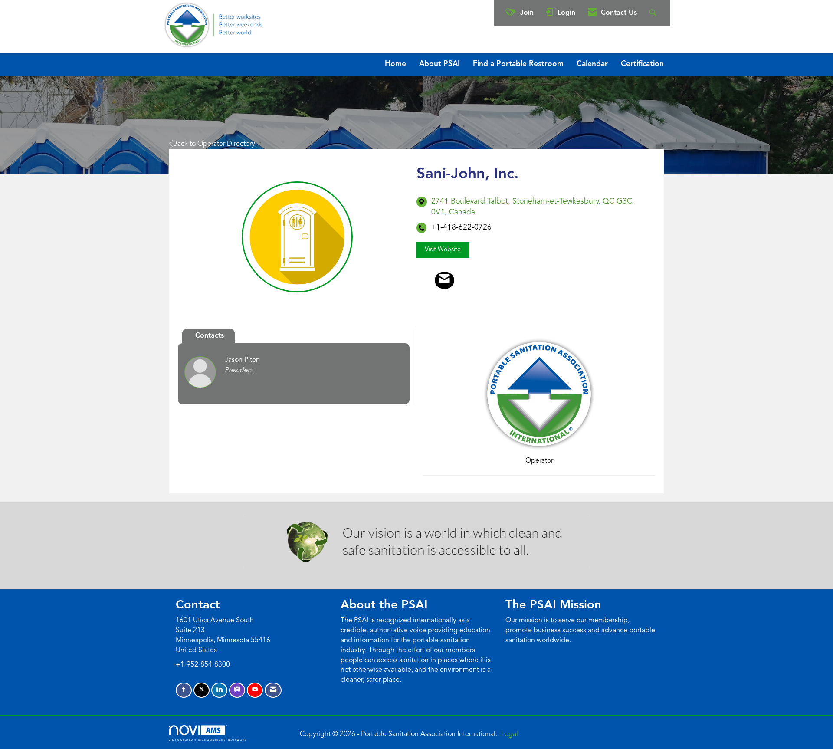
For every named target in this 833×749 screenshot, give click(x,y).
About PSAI (439, 64)
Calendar (592, 64)
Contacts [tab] (209, 335)
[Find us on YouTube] (255, 690)
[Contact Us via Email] (273, 690)
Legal (509, 734)
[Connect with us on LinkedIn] (219, 690)
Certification (642, 64)
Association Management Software (208, 739)
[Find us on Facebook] (184, 690)
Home (395, 64)
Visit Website (443, 249)
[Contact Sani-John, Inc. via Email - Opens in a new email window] (444, 280)
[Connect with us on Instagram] (237, 690)
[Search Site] (654, 13)
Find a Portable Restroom (518, 64)
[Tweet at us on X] (201, 690)
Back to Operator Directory (214, 144)
